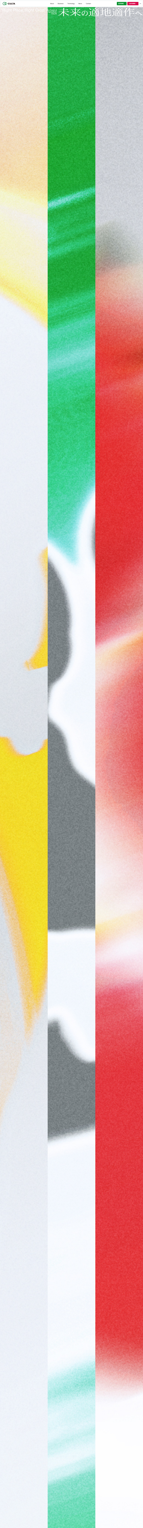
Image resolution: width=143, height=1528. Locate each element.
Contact (88, 3)
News (80, 3)
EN (140, 3)
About (52, 3)
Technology (71, 3)
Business (61, 3)
